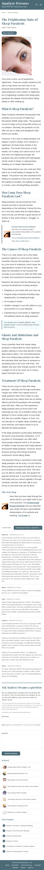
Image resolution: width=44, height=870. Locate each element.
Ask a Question (8, 33)
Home (4, 12)
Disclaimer (15, 865)
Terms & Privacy (26, 865)
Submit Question (11, 753)
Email (21, 725)
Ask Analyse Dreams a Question (27, 528)
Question (5, 733)
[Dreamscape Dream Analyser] (5, 507)
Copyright (37, 865)
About (7, 865)
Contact (23, 867)
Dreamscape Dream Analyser (24, 227)
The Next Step (9, 492)
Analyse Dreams (15, 3)
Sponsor (31, 867)
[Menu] (40, 5)
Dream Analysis (13, 12)
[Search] (36, 5)
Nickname (5, 716)
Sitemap (15, 867)
